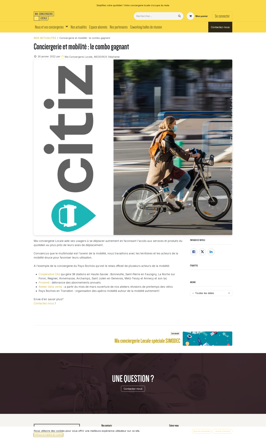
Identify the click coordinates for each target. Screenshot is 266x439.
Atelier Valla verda (50, 286)
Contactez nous (44, 303)
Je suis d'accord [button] (222, 431)
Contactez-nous (220, 27)
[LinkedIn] (227, 5)
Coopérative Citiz (49, 274)
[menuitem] (51, 27)
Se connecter (222, 16)
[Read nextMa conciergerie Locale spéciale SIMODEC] (207, 338)
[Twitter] (202, 252)
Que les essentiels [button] (201, 431)
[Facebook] (217, 5)
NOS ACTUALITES (45, 37)
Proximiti (44, 282)
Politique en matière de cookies (48, 435)
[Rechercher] (179, 16)
